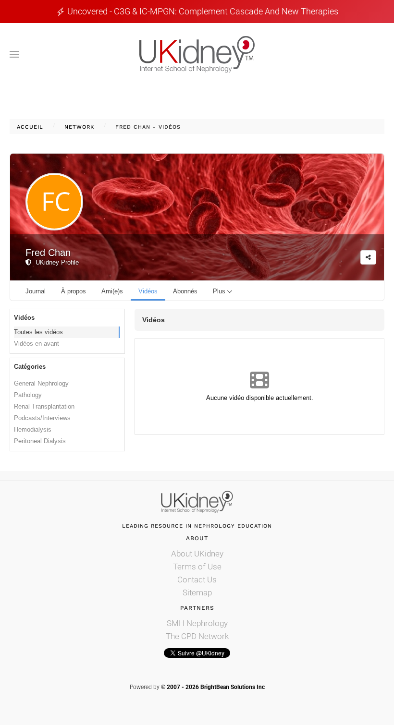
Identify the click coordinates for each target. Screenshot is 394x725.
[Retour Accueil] (197, 54)
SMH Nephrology (197, 623)
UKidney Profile (55, 262)
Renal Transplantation (44, 406)
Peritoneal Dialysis (40, 441)
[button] (14, 54)
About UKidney (197, 553)
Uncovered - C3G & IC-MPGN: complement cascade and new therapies (202, 11)
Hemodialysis (32, 429)
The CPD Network (197, 636)
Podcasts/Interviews (42, 418)
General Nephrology (41, 383)
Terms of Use (197, 566)
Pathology (28, 395)
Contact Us (197, 579)
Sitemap (197, 592)
